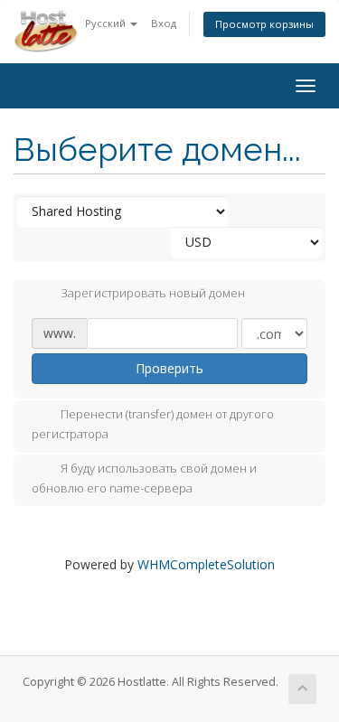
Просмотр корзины (264, 24)
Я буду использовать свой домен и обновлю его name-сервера (144, 478)
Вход (163, 23)
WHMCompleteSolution (206, 564)
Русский (106, 23)
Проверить (169, 368)
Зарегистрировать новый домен (153, 294)
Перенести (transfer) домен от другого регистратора (153, 425)
